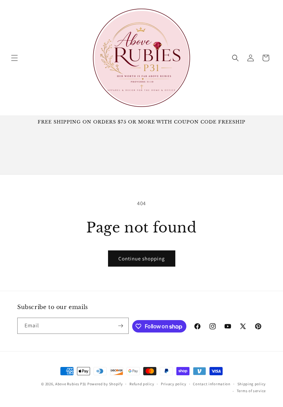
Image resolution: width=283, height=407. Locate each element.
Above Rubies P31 (70, 383)
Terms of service (251, 390)
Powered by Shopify (105, 383)
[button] (14, 58)
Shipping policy (251, 383)
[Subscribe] (120, 326)
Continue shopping (141, 258)
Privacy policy (173, 383)
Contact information (211, 383)
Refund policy (141, 383)
